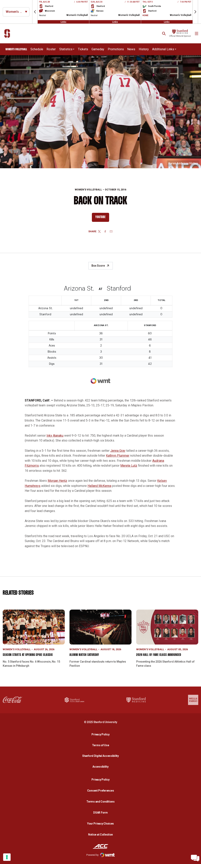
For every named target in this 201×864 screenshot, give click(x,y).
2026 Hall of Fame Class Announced (158, 655)
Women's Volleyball (88, 189)
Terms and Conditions (100, 801)
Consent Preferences (100, 790)
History (144, 49)
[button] (35, 12)
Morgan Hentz (57, 481)
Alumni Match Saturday (84, 655)
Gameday (97, 49)
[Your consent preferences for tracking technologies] (7, 857)
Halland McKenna (99, 486)
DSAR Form (100, 812)
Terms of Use (100, 745)
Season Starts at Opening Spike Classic (28, 655)
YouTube (102, 218)
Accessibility (101, 766)
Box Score (98, 265)
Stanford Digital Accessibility (101, 755)
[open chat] (195, 858)
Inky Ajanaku (55, 435)
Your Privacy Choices (100, 823)
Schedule (36, 49)
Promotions (116, 49)
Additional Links (163, 49)
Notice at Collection (100, 834)
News (131, 49)
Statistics (65, 49)
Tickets (83, 49)
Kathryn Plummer (117, 455)
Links (63, 21)
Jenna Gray (117, 451)
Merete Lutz (128, 465)
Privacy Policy (101, 734)
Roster (51, 49)
